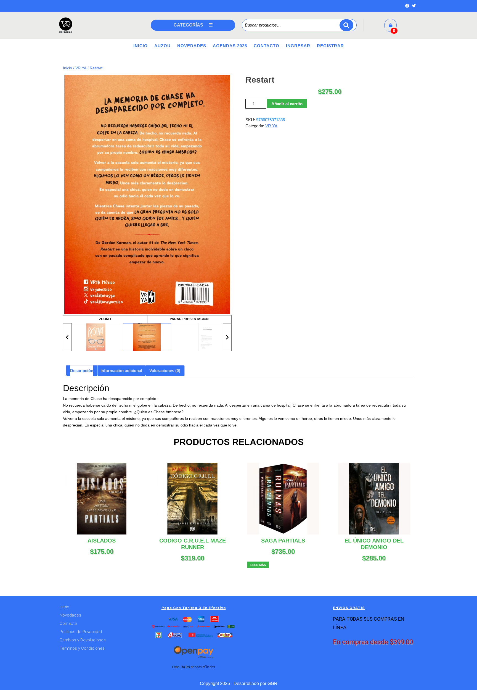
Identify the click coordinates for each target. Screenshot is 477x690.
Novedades (191, 45)
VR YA (80, 68)
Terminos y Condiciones (82, 648)
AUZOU (162, 45)
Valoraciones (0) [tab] (164, 370)
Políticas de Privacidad (81, 631)
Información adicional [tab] (121, 370)
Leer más (258, 565)
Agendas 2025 (230, 45)
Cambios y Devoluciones (83, 640)
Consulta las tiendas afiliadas (193, 667)
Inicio (140, 45)
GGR (272, 683)
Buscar (346, 25)
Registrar (330, 45)
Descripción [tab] (81, 370)
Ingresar (298, 45)
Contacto (266, 45)
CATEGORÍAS (188, 25)
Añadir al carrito (287, 103)
